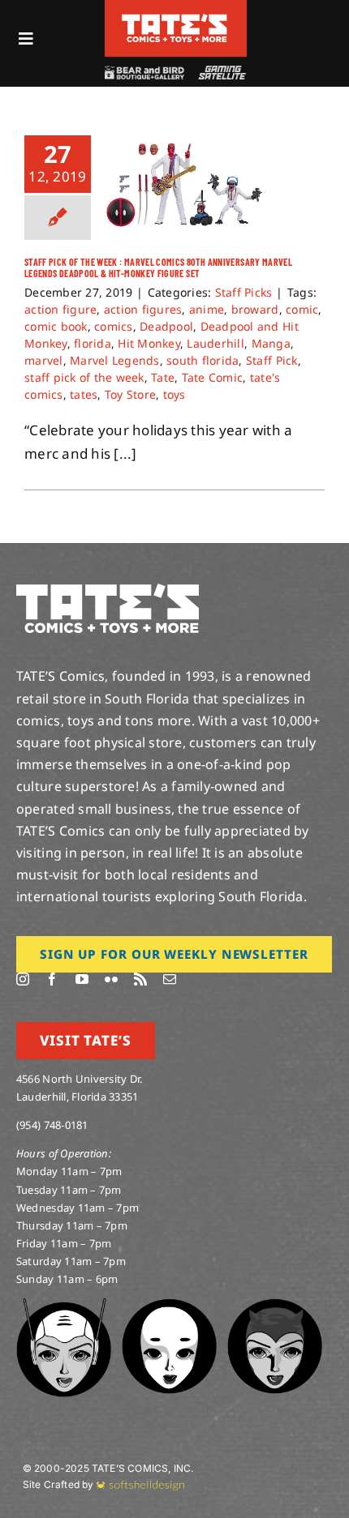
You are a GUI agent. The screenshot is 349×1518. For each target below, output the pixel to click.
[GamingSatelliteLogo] (220, 72)
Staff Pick (272, 360)
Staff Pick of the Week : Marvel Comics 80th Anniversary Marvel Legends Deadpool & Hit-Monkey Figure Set (158, 267)
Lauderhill (215, 343)
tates (83, 394)
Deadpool (166, 326)
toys (174, 394)
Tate (162, 377)
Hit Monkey (149, 343)
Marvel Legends (115, 360)
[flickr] (111, 979)
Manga (271, 343)
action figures (143, 309)
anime (206, 309)
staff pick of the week (84, 377)
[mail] (169, 979)
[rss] (140, 979)
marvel (43, 360)
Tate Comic (212, 377)
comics (113, 326)
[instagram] (22, 979)
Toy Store (130, 394)
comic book (56, 326)
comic (302, 309)
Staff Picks (244, 292)
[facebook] (51, 979)
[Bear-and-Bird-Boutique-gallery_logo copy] (143, 72)
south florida (202, 360)
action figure (60, 309)
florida (92, 343)
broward (255, 309)
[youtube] (81, 979)
